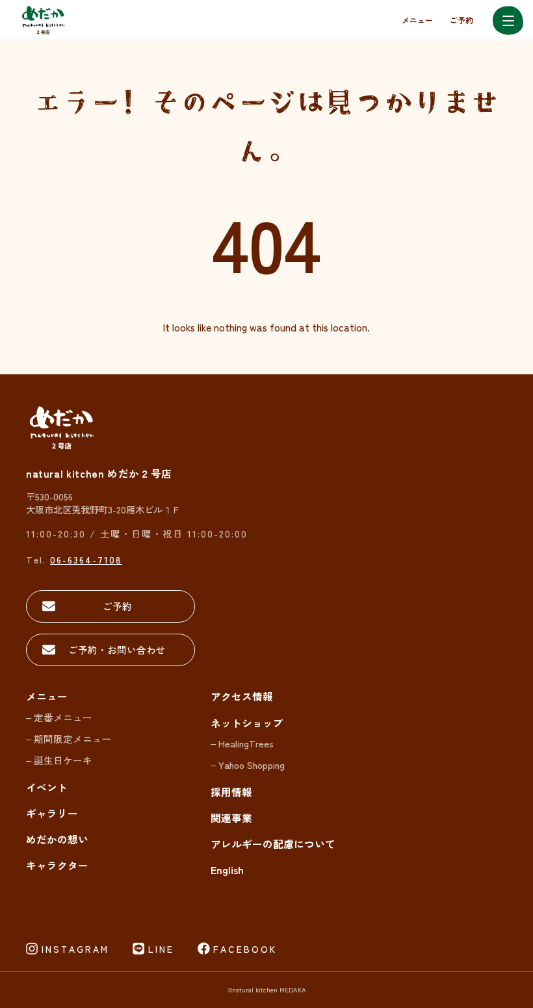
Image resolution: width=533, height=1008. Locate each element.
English (227, 869)
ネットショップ (247, 723)
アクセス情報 (242, 696)
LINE (161, 948)
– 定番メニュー (59, 717)
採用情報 (231, 791)
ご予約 (461, 19)
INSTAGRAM (75, 948)
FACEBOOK (245, 948)
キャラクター (57, 865)
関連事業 (231, 817)
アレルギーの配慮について (273, 843)
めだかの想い (57, 839)
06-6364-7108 (86, 559)
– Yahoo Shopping (248, 764)
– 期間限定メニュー (69, 738)
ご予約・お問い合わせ (117, 649)
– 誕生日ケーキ (59, 760)
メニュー (417, 19)
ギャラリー (52, 813)
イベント (47, 787)
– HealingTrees (242, 743)
